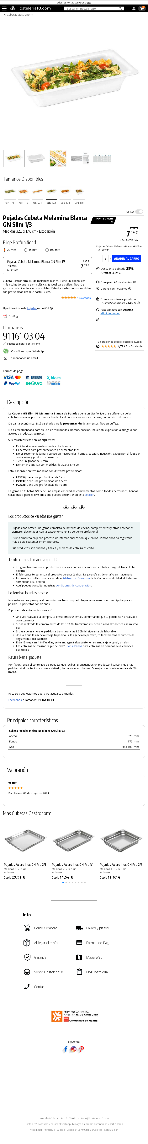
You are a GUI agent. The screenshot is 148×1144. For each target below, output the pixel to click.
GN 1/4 (65, 202)
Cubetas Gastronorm (20, 14)
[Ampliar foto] (74, 146)
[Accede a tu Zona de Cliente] (134, 9)
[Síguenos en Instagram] (73, 1052)
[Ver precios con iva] (139, 211)
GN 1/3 (51, 202)
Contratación (111, 1129)
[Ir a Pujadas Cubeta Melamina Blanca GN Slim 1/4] (65, 199)
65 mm (33, 250)
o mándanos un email (24, 358)
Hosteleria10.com (49, 1118)
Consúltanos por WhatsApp (27, 351)
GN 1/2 (23, 202)
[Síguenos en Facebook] (66, 1052)
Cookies (71, 1129)
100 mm (55, 250)
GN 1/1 (9, 202)
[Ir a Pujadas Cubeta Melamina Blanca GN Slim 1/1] (10, 199)
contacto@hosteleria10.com (93, 1118)
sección (89, 495)
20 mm (11, 250)
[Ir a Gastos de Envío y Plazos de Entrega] (111, 222)
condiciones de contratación (73, 585)
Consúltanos (74, 646)
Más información (110, 313)
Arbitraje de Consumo (76, 578)
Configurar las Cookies (89, 1129)
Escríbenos (15, 700)
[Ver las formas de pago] (32, 384)
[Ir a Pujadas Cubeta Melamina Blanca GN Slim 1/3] (51, 199)
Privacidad (49, 1129)
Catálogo (13, 316)
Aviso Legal (36, 1129)
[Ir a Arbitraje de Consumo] (75, 1022)
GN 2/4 (37, 202)
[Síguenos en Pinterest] (81, 1052)
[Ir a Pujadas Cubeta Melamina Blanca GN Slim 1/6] (79, 199)
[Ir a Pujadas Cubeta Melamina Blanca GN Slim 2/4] (37, 199)
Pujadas (32, 308)
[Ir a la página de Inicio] (30, 9)
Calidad (61, 1129)
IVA (130, 212)
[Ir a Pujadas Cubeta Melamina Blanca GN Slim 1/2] (23, 199)
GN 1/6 (79, 202)
